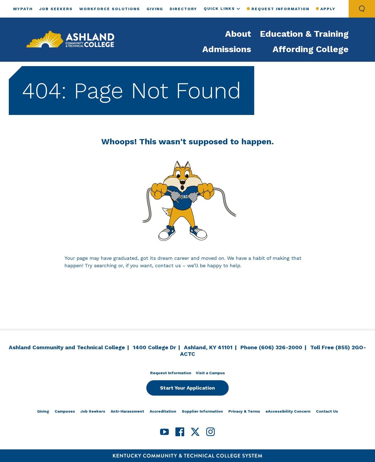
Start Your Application (187, 388)
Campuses (65, 411)
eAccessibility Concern (287, 411)
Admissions (226, 49)
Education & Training (304, 34)
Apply (327, 9)
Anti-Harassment (127, 411)
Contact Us (327, 411)
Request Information (280, 9)
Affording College (311, 49)
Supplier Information (202, 411)
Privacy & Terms (244, 411)
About (238, 34)
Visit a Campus (210, 373)
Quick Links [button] (219, 8)
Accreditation (163, 411)
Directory (183, 9)
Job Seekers (56, 9)
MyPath (23, 9)
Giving (155, 9)
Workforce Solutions (109, 9)
